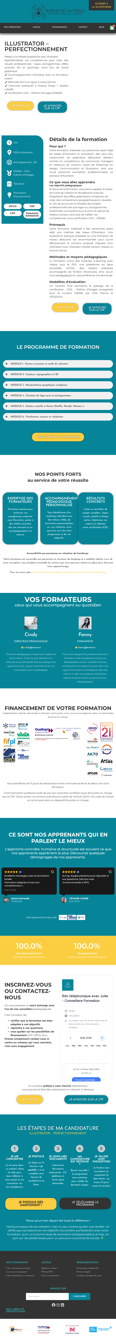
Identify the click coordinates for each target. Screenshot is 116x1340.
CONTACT (83, 27)
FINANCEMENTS (59, 27)
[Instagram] (58, 1305)
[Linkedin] (62, 1305)
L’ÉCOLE (36, 27)
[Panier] (112, 28)
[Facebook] (53, 1305)
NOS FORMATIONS (12, 27)
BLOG (101, 27)
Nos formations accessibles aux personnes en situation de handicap (69, 572)
